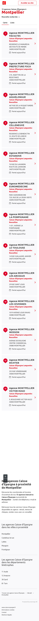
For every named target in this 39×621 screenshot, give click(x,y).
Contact (4, 612)
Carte (5, 23)
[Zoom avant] (5, 476)
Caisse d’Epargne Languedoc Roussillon (20, 40)
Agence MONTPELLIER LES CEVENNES (21, 302)
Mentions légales (7, 615)
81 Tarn (4, 583)
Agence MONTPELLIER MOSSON (21, 330)
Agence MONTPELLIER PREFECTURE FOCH (21, 65)
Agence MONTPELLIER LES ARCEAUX (21, 274)
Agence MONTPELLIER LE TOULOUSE (21, 246)
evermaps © (33, 601)
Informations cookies (8, 610)
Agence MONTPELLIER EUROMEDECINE (21, 185)
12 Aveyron (6, 576)
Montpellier (6, 534)
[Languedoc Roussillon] (4, 3)
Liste (12, 23)
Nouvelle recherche (10, 17)
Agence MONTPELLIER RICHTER (21, 361)
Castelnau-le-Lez (8, 538)
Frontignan (6, 550)
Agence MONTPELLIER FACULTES (21, 34)
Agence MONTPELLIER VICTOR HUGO (21, 389)
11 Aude (5, 572)
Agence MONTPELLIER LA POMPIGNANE (21, 215)
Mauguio (5, 546)
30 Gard (5, 579)
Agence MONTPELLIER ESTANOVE (21, 154)
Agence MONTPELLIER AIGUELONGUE (21, 95)
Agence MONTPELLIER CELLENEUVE (21, 123)
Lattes (4, 542)
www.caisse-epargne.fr (9, 607)
